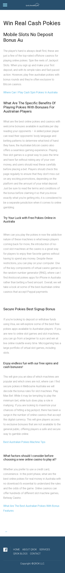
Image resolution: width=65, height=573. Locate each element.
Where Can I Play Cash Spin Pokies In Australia (30, 92)
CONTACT (35, 553)
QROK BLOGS (20, 553)
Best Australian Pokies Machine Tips (24, 442)
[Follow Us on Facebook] (5, 550)
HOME (16, 549)
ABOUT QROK (29, 549)
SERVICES (44, 549)
